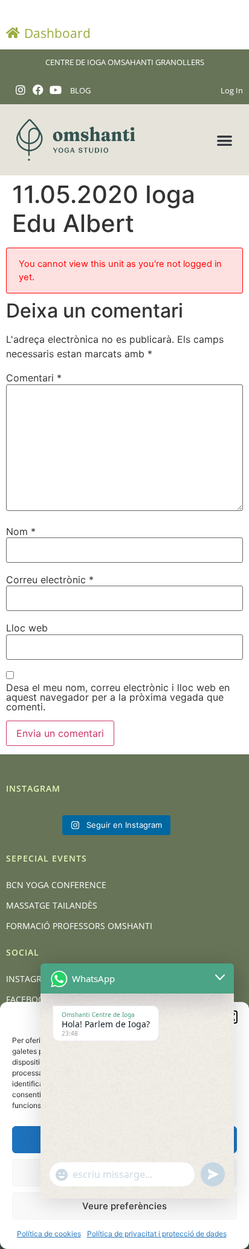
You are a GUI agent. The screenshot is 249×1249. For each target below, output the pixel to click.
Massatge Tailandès (51, 905)
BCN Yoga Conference (56, 885)
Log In (232, 90)
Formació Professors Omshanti (79, 925)
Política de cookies (49, 1233)
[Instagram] (21, 90)
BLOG (80, 90)
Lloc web (27, 628)
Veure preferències (124, 1206)
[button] (224, 140)
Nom (21, 531)
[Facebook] (38, 90)
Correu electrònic (50, 579)
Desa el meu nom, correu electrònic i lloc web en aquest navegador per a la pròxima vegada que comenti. (118, 697)
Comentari (34, 378)
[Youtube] (56, 90)
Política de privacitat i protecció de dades (157, 1233)
